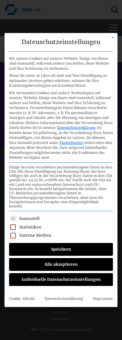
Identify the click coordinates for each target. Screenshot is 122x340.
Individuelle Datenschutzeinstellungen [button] (61, 279)
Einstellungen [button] (71, 143)
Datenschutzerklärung (76, 127)
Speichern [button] (61, 249)
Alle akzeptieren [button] (61, 264)
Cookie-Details (22, 298)
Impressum (103, 298)
